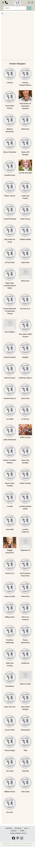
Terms (22, 831)
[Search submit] (29, 8)
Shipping (9, 828)
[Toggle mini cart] (32, 2)
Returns (18, 828)
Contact (14, 831)
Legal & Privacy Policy (18, 833)
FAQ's (26, 828)
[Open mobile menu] (3, 2)
